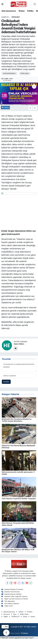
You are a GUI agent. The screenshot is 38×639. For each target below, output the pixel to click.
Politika (30, 11)
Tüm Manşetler (9, 601)
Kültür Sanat (24, 614)
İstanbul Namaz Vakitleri (13, 594)
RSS (6, 627)
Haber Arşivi (8, 606)
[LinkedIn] (23, 583)
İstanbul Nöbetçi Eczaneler (13, 589)
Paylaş (6, 107)
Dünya (25, 617)
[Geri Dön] (6, 632)
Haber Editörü (19, 344)
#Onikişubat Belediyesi (9, 73)
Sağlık (5, 617)
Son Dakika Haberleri (11, 604)
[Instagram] (19, 583)
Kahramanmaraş (9, 11)
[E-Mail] (15, 348)
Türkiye (21, 11)
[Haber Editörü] (7, 345)
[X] (11, 583)
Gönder (6, 382)
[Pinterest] (15, 583)
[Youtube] (27, 583)
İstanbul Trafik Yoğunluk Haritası (15, 596)
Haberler (5, 17)
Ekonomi (6, 614)
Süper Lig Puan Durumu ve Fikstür (16, 599)
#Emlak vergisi (24, 73)
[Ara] (35, 4)
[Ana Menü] (2, 4)
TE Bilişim (24, 633)
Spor (14, 614)
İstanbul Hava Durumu (12, 592)
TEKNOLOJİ (15, 617)
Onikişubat (15, 17)
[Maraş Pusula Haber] (18, 4)
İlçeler (33, 617)
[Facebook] (7, 583)
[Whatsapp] (31, 583)
